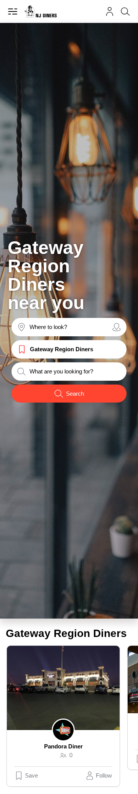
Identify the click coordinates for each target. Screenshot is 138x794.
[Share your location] (116, 327)
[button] (110, 11)
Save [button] (31, 776)
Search (75, 394)
